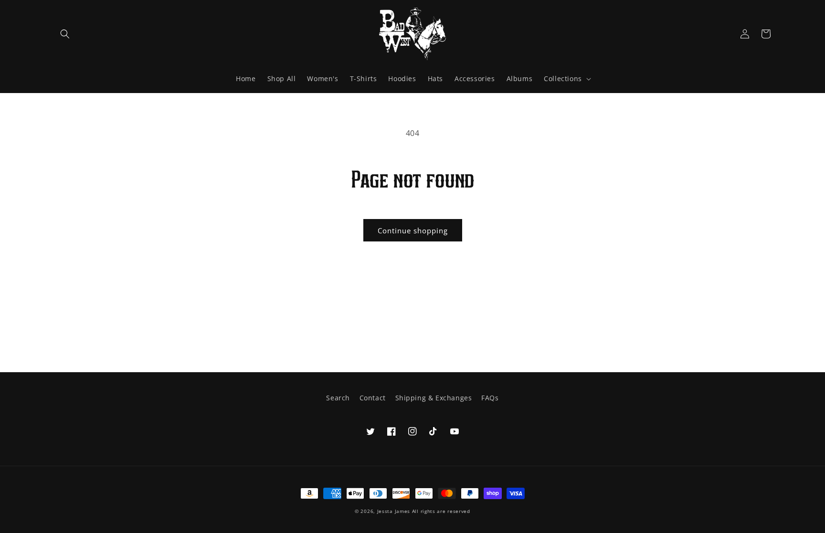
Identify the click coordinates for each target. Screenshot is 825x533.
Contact (373, 397)
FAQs (489, 397)
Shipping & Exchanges (433, 397)
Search (338, 397)
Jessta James (393, 511)
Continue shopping (413, 230)
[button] (64, 33)
